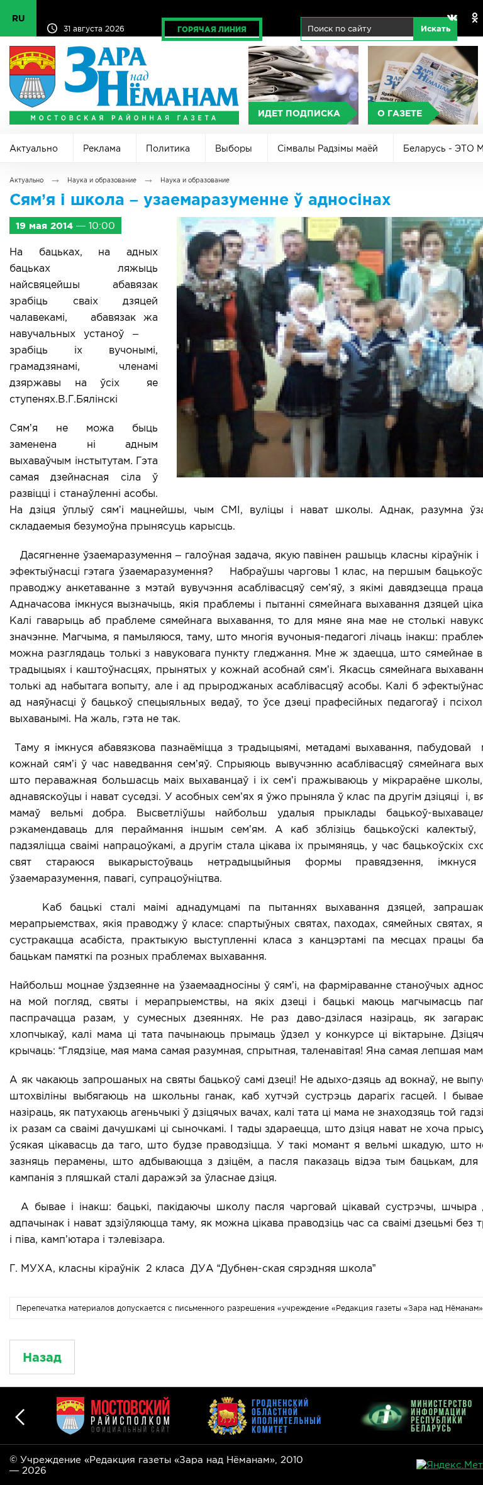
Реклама (102, 148)
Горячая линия (212, 29)
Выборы (233, 148)
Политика (168, 148)
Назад (42, 1357)
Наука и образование (101, 180)
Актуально (33, 148)
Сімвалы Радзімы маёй (327, 148)
